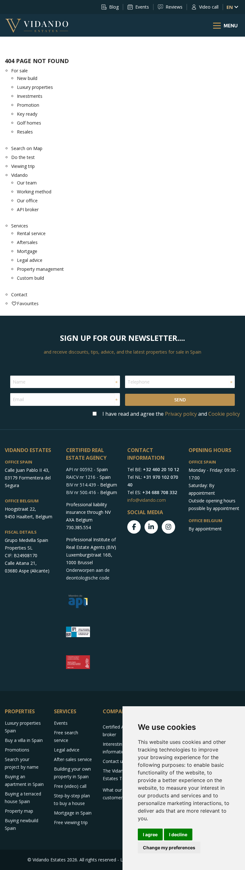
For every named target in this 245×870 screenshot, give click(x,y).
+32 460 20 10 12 (161, 469)
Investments (29, 96)
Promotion (28, 105)
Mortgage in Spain (73, 813)
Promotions (17, 750)
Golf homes (29, 123)
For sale (19, 71)
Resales (25, 132)
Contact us (114, 761)
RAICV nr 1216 (80, 477)
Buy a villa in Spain (24, 740)
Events (142, 7)
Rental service (31, 233)
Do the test (23, 157)
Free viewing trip (71, 822)
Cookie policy (224, 413)
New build (27, 78)
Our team (27, 183)
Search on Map (26, 148)
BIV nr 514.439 (81, 485)
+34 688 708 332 (159, 492)
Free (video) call (70, 786)
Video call (209, 7)
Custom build (30, 278)
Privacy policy (181, 413)
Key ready (27, 114)
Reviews (174, 7)
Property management (40, 269)
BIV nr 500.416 (81, 492)
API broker (28, 209)
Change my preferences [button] (169, 847)
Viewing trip (23, 166)
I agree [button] (150, 834)
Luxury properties (35, 87)
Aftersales (27, 242)
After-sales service (73, 759)
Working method (34, 192)
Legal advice (29, 260)
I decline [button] (178, 834)
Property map (19, 811)
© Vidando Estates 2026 (52, 860)
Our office (27, 201)
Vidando (19, 175)
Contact (19, 294)
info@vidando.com (146, 500)
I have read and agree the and (171, 413)
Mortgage (27, 251)
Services (19, 226)
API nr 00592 (79, 469)
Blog (114, 7)
